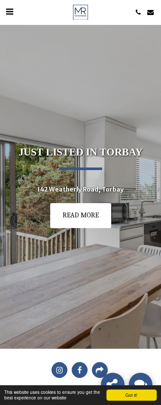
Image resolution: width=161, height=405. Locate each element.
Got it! (131, 395)
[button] (9, 12)
